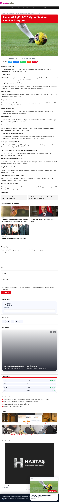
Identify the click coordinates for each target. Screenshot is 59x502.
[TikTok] (21, 321)
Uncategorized (10, 13)
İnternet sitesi (5, 279)
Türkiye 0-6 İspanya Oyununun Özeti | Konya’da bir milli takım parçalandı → (43, 197)
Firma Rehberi (26, 8)
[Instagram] (12, 321)
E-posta (4, 273)
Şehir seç (6, 307)
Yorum (3, 253)
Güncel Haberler (15, 8)
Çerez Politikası (44, 8)
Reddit (29, 61)
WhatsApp (23, 61)
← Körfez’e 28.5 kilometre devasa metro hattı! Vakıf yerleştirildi (13, 197)
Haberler (3, 13)
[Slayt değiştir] (26, 489)
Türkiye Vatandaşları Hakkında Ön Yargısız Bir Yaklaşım (16, 404)
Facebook (16, 61)
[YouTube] (17, 321)
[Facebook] (4, 321)
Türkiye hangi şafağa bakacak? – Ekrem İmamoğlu (15, 403)
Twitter (10, 61)
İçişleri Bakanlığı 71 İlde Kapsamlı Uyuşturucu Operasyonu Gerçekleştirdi (20, 401)
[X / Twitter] (8, 321)
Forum (35, 8)
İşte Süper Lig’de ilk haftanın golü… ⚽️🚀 (13, 406)
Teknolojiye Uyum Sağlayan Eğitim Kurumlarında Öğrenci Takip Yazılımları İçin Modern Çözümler (26, 399)
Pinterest (35, 61)
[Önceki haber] (51, 332)
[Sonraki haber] (54, 332)
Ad (2, 267)
